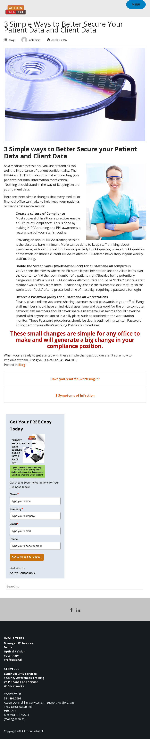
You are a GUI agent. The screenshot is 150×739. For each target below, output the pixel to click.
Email (14, 524)
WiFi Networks (14, 686)
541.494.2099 (12, 698)
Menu (136, 4)
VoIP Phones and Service (21, 682)
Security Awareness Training (24, 678)
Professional (13, 659)
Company (16, 509)
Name (14, 494)
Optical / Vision (14, 651)
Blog (12, 40)
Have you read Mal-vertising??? (75, 379)
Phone (14, 539)
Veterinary (11, 655)
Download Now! (27, 557)
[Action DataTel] (15, 8)
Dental (8, 647)
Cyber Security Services (20, 674)
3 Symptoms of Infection (75, 395)
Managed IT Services (18, 643)
